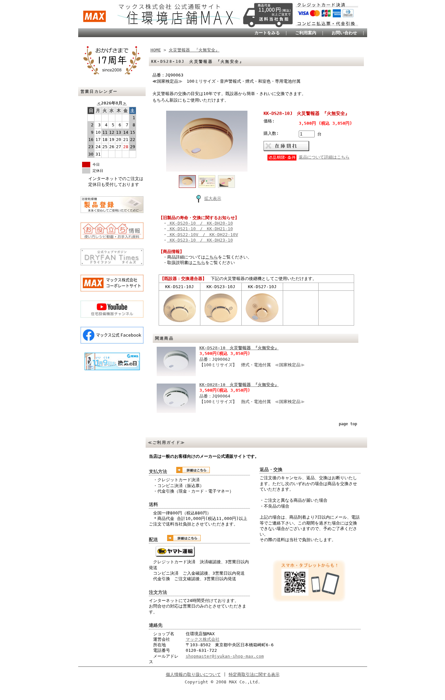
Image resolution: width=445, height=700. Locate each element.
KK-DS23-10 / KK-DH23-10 (200, 240)
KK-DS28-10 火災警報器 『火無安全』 (239, 347)
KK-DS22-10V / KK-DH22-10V (202, 234)
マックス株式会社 (203, 639)
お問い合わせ (344, 32)
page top (348, 424)
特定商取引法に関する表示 (254, 674)
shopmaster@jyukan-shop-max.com (225, 656)
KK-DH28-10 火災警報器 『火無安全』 (239, 384)
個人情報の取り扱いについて (193, 674)
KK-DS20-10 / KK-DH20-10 (200, 223)
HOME (156, 50)
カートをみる (267, 32)
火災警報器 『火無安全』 (194, 50)
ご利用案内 (305, 32)
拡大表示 (212, 198)
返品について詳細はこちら (324, 157)
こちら (211, 257)
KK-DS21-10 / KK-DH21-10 (200, 228)
